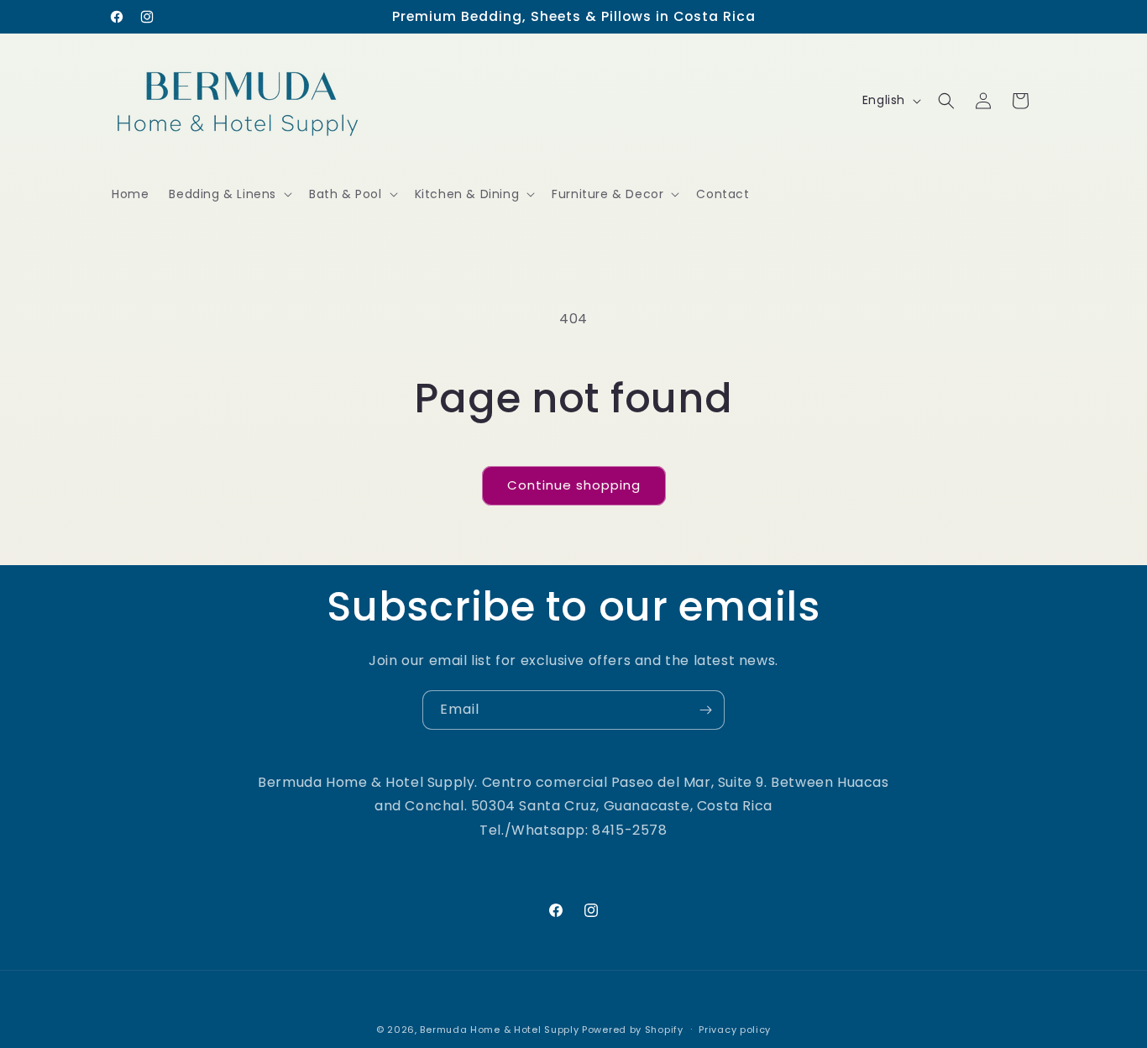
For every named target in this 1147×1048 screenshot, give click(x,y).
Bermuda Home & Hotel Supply (499, 1029)
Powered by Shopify (632, 1029)
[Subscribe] (705, 710)
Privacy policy (735, 1028)
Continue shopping (574, 485)
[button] (229, 194)
